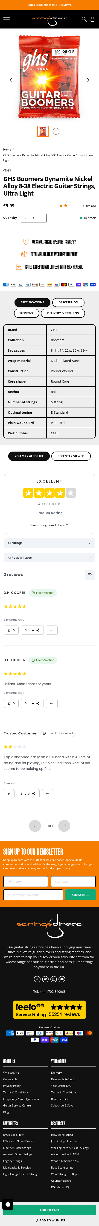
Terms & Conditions (16, 1092)
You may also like (29, 456)
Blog (6, 1112)
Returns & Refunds (63, 1079)
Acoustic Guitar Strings (17, 1154)
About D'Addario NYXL (65, 1154)
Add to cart (50, 1210)
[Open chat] (7, 1204)
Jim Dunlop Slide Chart (65, 1141)
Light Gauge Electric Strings (20, 1174)
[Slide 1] (56, 131)
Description (68, 302)
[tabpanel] (49, 77)
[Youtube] (61, 979)
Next (88, 80)
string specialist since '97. (54, 242)
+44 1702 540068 (53, 991)
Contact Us (10, 1079)
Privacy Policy (11, 1086)
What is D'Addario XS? (65, 1161)
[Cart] (92, 19)
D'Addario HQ (60, 1187)
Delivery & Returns (63, 313)
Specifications (32, 302)
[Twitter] (45, 979)
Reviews (26, 313)
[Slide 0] (43, 131)
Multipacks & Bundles (17, 1167)
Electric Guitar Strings (17, 1148)
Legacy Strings (12, 1161)
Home (7, 149)
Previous (11, 80)
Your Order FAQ (61, 1086)
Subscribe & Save (62, 1105)
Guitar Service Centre (17, 1105)
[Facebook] (37, 979)
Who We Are (11, 1073)
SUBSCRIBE (80, 895)
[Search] (84, 19)
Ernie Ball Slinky (13, 1135)
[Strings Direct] (49, 19)
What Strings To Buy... (65, 1174)
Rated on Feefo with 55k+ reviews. (54, 267)
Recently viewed (71, 456)
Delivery (56, 1073)
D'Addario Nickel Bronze (19, 1141)
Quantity (10, 218)
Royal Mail (54, 254)
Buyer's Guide (60, 1099)
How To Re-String (62, 1135)
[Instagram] (53, 979)
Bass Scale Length (62, 1167)
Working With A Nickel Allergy (70, 1148)
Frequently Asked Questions (21, 1099)
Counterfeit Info (61, 1181)
